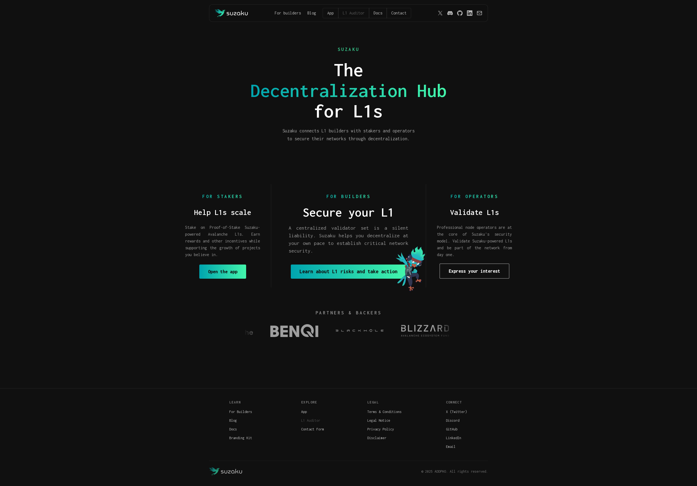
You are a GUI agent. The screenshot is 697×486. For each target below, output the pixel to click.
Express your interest (474, 271)
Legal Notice (378, 420)
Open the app (222, 271)
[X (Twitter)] (440, 13)
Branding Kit (240, 438)
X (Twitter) (456, 412)
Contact (398, 13)
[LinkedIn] (469, 13)
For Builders (240, 412)
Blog (311, 13)
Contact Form (312, 429)
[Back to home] (231, 13)
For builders (288, 13)
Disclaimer (376, 438)
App (330, 13)
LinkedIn (453, 438)
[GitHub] (460, 13)
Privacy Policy (380, 429)
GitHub (451, 429)
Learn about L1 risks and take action (348, 271)
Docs (378, 13)
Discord (452, 420)
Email (451, 447)
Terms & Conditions (384, 412)
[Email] (479, 13)
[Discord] (450, 13)
